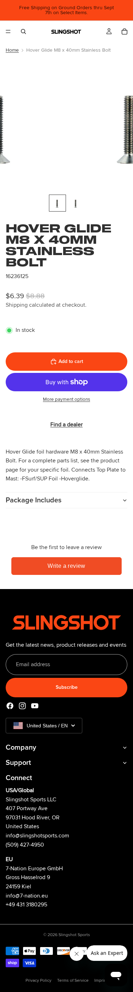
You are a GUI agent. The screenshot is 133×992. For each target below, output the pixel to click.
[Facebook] (10, 705)
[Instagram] (22, 705)
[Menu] (8, 31)
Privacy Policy (38, 980)
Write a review (66, 566)
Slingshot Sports (74, 935)
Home (12, 50)
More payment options (66, 399)
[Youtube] (35, 705)
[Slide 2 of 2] (76, 203)
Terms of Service (73, 980)
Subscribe (67, 687)
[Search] (23, 31)
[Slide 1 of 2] (57, 203)
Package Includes (33, 500)
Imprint (101, 980)
